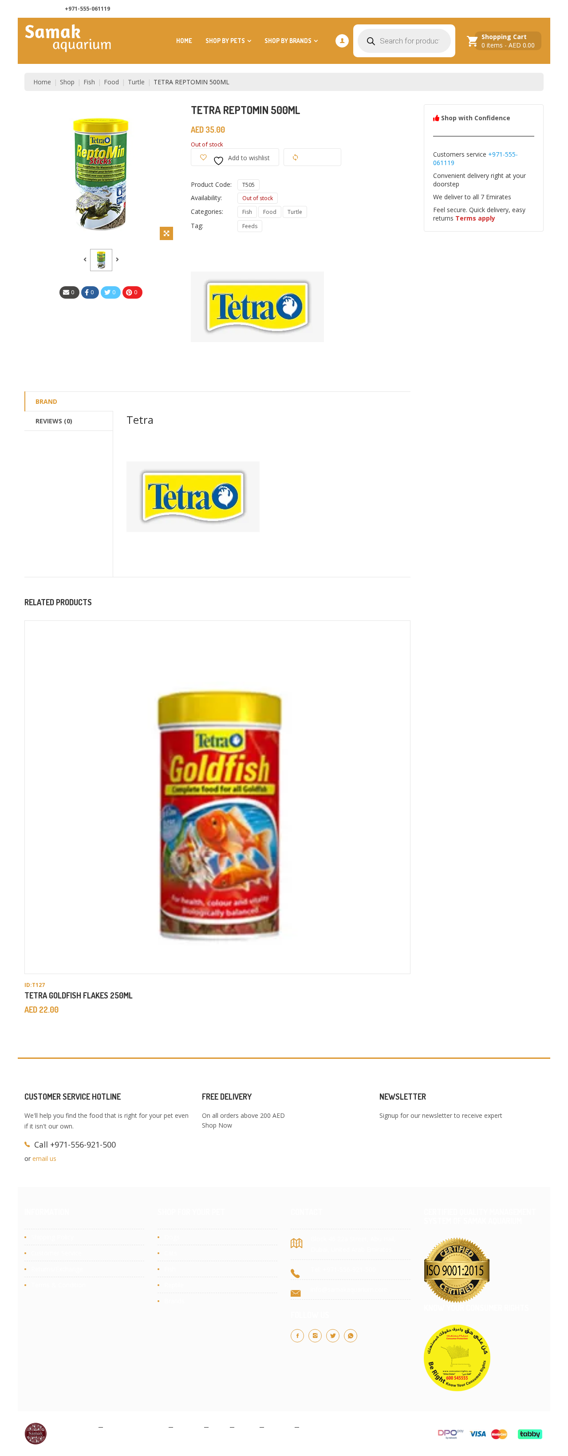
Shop (67, 82)
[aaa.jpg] (101, 260)
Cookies (188, 1426)
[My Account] (342, 40)
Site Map (315, 1426)
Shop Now (217, 1125)
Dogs (172, 1237)
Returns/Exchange (57, 1269)
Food (111, 82)
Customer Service (56, 1253)
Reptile (174, 1285)
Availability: (206, 197)
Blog (219, 1426)
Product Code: (211, 184)
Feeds (249, 226)
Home (184, 40)
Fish (89, 82)
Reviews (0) (54, 421)
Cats (170, 1253)
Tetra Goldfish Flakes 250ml (78, 995)
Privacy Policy (75, 1426)
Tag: (197, 225)
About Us (412, 9)
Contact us (456, 9)
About (247, 1426)
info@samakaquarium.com (349, 1289)
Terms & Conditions (136, 1426)
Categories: (207, 211)
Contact (279, 1426)
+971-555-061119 (87, 8)
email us (44, 1158)
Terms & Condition (58, 1285)
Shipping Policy (52, 1237)
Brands (174, 1301)
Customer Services (511, 9)
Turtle (136, 82)
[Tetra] (257, 307)
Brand (46, 401)
